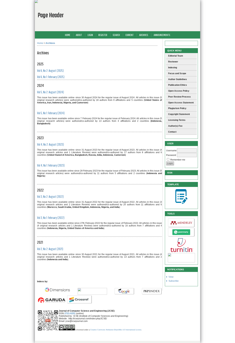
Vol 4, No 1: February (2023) (51, 165)
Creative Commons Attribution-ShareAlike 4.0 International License (115, 330)
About (79, 35)
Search (116, 35)
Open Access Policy (178, 91)
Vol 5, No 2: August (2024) (50, 92)
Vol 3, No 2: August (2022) (50, 196)
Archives (143, 35)
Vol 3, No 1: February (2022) (50, 218)
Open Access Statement (181, 102)
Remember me (177, 159)
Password (171, 155)
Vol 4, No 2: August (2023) (50, 144)
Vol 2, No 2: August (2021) (50, 249)
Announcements (162, 35)
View (171, 277)
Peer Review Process (179, 96)
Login (90, 35)
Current (129, 35)
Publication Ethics (177, 85)
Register (102, 35)
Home (67, 35)
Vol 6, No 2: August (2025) (50, 71)
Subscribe (174, 281)
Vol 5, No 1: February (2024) (51, 113)
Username (171, 150)
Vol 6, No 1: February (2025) (50, 77)
